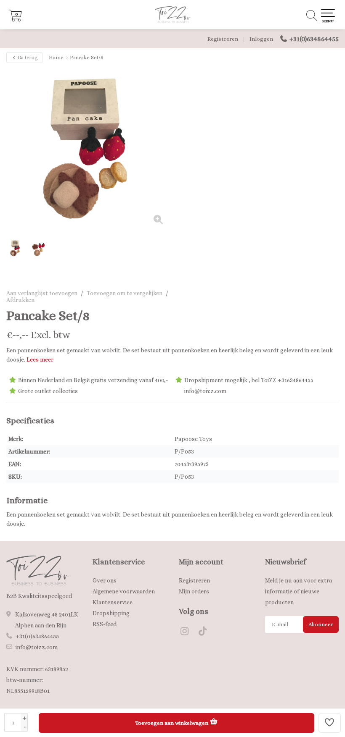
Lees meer (40, 359)
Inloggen (261, 39)
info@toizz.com (37, 647)
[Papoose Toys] (316, 315)
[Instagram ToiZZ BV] (188, 632)
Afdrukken (20, 299)
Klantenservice (113, 602)
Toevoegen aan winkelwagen (172, 723)
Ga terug (27, 57)
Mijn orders (194, 591)
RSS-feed (105, 624)
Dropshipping (111, 613)
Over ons (105, 580)
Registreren (222, 39)
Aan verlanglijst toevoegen (41, 293)
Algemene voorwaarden (124, 591)
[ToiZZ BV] (172, 14)
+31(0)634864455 (314, 39)
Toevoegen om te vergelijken (124, 293)
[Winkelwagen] (15, 19)
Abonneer (320, 624)
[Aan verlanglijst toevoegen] (329, 723)
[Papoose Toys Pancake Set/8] (89, 150)
